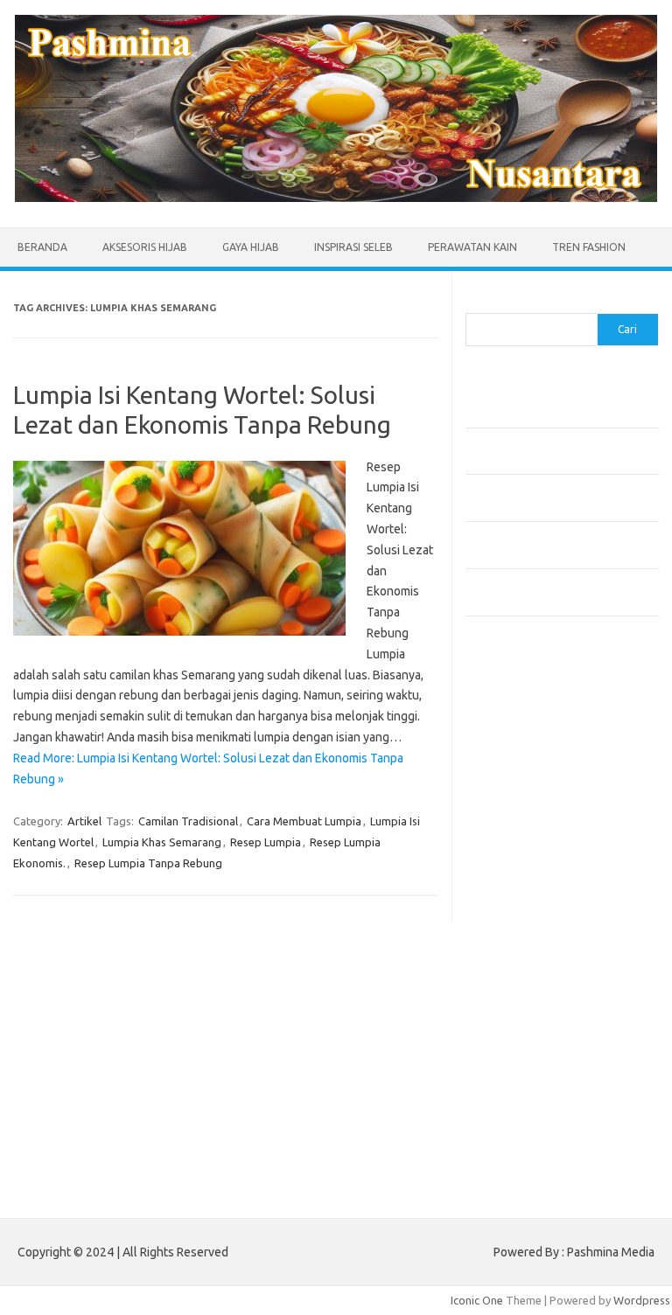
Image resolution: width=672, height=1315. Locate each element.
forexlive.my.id (513, 911)
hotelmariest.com (520, 810)
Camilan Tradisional (188, 821)
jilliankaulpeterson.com (534, 1096)
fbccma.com (505, 742)
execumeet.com (516, 726)
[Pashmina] (336, 198)
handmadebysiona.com (534, 793)
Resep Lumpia (265, 842)
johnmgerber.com (520, 1129)
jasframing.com (514, 877)
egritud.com (505, 978)
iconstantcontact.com (529, 844)
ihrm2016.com (512, 1061)
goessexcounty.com (527, 776)
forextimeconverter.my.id (541, 961)
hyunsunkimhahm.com (531, 1045)
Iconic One (477, 1300)
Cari (476, 302)
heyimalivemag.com (526, 1028)
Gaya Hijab (250, 247)
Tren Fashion (589, 247)
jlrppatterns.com (517, 1112)
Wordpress (641, 1300)
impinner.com (508, 860)
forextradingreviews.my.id (543, 928)
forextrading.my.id (522, 944)
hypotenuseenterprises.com (549, 826)
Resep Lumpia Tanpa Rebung (148, 863)
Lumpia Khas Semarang (161, 842)
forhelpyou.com (515, 995)
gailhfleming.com (519, 1012)
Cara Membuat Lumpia (304, 821)
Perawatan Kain (472, 247)
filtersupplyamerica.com (537, 760)
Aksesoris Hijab (144, 247)
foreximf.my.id (512, 894)
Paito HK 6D (497, 1170)
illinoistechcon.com (523, 1079)
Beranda (42, 247)
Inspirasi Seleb (353, 247)
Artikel (84, 821)
